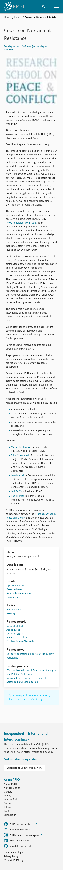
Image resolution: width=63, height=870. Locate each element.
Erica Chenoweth (20, 455)
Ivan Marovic (18, 475)
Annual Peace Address (18, 593)
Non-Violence (13, 609)
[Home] (14, 6)
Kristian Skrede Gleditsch (20, 641)
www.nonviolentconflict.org (22, 223)
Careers (8, 792)
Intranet (8, 807)
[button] (56, 6)
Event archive (13, 597)
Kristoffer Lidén (14, 634)
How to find (10, 799)
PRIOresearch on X (20, 830)
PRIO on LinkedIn (19, 840)
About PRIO (10, 784)
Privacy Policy (11, 856)
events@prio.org (33, 699)
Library (7, 796)
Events (17, 17)
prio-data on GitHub (20, 846)
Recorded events (15, 589)
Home (7, 17)
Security (10, 613)
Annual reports (12, 788)
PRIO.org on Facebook (21, 824)
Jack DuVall (17, 491)
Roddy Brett (17, 496)
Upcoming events (16, 585)
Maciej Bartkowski (21, 447)
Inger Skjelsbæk (14, 626)
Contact (8, 803)
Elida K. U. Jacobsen (17, 637)
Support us (10, 815)
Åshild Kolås (13, 630)
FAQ (6, 811)
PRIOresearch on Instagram (24, 835)
